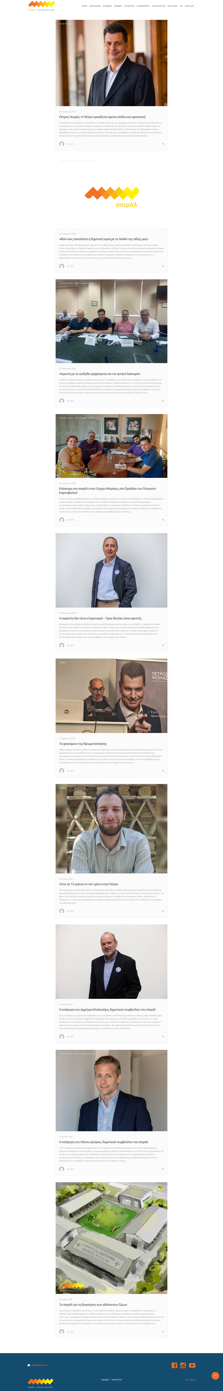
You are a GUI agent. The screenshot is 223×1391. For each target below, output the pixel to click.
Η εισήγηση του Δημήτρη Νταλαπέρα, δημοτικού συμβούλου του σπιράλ (107, 1009)
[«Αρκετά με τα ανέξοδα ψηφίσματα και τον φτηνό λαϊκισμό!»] (112, 321)
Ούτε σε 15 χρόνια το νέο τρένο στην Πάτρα (88, 884)
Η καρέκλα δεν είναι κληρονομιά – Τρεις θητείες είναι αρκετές (100, 618)
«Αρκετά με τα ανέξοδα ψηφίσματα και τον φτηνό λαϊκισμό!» (99, 374)
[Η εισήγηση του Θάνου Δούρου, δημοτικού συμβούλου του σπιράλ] (112, 1090)
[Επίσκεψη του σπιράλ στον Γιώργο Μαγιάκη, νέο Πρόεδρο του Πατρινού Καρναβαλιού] (112, 446)
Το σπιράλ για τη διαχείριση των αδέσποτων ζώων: (93, 1304)
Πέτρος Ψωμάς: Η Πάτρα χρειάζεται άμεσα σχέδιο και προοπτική (102, 117)
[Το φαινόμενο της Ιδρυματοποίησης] (112, 696)
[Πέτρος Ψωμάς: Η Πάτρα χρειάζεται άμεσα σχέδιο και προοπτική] (112, 63)
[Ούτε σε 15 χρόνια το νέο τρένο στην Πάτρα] (112, 828)
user (72, 144)
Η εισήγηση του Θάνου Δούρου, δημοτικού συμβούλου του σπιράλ (103, 1142)
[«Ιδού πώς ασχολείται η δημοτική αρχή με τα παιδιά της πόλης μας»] (112, 192)
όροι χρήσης (190, 1380)
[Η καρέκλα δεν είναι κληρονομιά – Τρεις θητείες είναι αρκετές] (112, 570)
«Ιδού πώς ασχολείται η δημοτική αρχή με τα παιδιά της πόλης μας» (103, 239)
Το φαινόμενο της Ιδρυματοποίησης (83, 743)
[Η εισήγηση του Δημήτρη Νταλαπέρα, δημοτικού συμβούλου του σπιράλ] (112, 961)
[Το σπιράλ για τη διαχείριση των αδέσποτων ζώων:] (112, 1238)
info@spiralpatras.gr (39, 1365)
